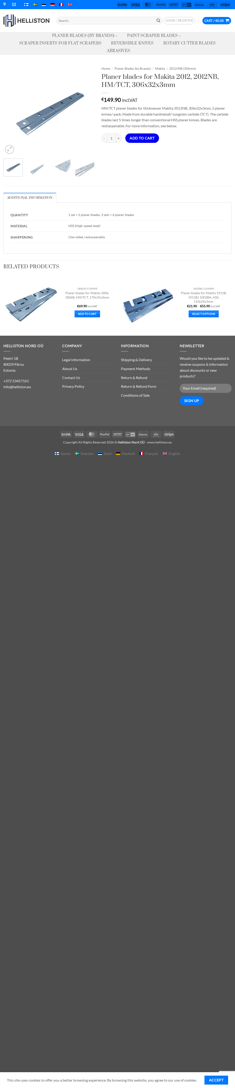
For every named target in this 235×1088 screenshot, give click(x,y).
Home (105, 68)
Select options (203, 313)
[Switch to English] (70, 4)
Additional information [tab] (30, 198)
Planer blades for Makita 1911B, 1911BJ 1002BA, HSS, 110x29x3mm (204, 297)
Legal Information (76, 359)
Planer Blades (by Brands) (83, 35)
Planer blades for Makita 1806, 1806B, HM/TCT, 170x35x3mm (87, 295)
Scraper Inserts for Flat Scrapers (60, 43)
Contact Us (71, 377)
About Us (69, 368)
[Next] (87, 109)
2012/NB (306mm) (182, 68)
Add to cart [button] (87, 313)
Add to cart (142, 138)
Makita (160, 68)
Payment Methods (135, 368)
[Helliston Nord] (26, 20)
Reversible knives (132, 43)
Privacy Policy (73, 386)
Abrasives (118, 50)
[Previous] (11, 109)
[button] (179, 20)
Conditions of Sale (135, 395)
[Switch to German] (52, 4)
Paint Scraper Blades (152, 35)
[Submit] (158, 21)
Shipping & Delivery (136, 359)
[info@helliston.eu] (14, 4)
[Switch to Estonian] (43, 4)
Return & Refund (134, 377)
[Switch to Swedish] (35, 4)
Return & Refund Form (138, 386)
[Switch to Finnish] (26, 4)
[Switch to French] (61, 4)
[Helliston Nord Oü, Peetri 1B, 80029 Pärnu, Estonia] (5, 4)
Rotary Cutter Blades (189, 43)
